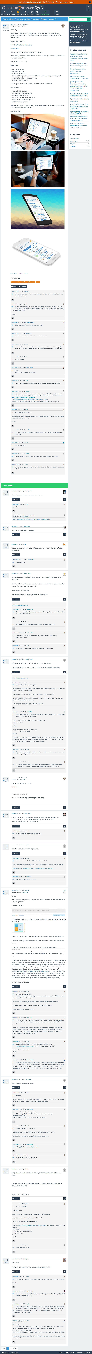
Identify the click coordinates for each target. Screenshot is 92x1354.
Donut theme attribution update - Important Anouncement (78, 71)
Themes (23, 24)
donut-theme (32, 281)
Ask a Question (45, 14)
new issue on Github (76, 36)
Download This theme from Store (21, 45)
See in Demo (15, 48)
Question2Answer (75, 26)
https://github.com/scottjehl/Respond (27, 1147)
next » (15, 1348)
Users (37, 14)
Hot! (18, 14)
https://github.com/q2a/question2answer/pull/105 (34, 971)
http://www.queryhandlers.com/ (25, 1046)
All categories (74, 138)
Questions (12, 14)
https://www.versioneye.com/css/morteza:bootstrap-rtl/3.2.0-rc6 (30, 399)
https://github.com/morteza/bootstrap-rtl (23, 397)
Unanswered (24, 14)
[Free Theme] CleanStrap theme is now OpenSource (78, 65)
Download (15, 787)
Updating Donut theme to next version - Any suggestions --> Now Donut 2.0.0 (79, 57)
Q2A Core (73, 141)
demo (53, 2)
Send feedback (5, 1352)
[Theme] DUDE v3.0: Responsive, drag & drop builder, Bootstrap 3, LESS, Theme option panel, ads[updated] (78, 86)
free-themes (24, 281)
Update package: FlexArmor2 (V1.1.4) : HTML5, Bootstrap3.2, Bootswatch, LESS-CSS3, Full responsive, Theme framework (79, 116)
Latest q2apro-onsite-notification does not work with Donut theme (78, 126)
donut (37, 281)
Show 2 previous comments (20, 605)
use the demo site (75, 42)
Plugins (72, 144)
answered (14, 491)
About (57, 14)
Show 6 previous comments (20, 678)
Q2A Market (87, 1352)
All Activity (4, 14)
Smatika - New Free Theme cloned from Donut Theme (79, 95)
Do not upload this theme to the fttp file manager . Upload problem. (31, 519)
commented (14, 291)
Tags (31, 14)
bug (83, 38)
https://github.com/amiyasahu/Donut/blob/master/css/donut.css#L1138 (32, 868)
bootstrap (18, 281)
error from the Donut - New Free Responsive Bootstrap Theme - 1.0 (79, 106)
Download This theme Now (19, 274)
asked (12, 24)
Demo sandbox (14, 1352)
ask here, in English (79, 31)
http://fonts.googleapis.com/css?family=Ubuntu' (32, 1225)
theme (12, 281)
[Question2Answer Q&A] (22, 7)
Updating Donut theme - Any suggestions (79, 100)
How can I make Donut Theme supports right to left (79, 77)
